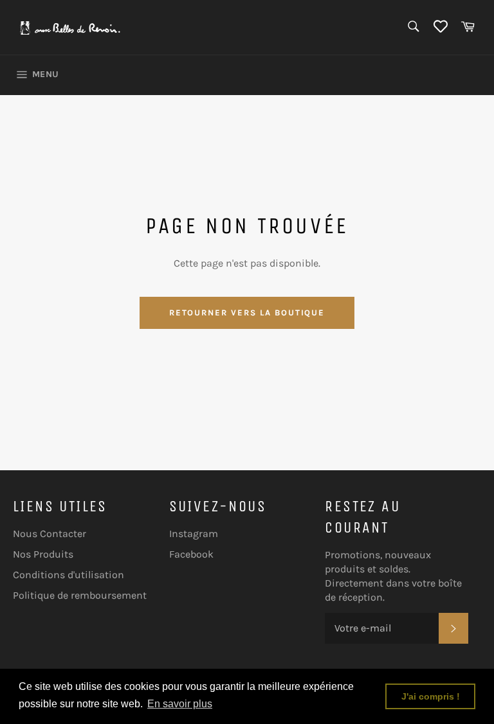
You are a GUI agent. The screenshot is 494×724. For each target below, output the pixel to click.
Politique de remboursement (80, 595)
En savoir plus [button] (179, 703)
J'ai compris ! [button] (430, 696)
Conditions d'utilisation (68, 575)
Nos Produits (43, 554)
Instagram (193, 533)
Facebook (191, 554)
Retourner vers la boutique (247, 312)
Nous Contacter (49, 533)
